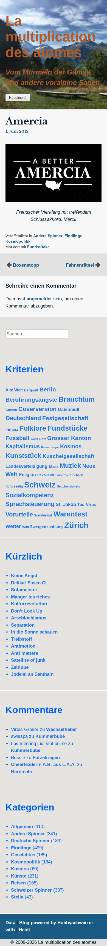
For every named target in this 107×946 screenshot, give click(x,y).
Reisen (18, 883)
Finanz (11, 429)
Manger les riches (30, 597)
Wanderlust (43, 515)
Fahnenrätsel (80, 265)
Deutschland (23, 418)
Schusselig (14, 486)
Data (10, 922)
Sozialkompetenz (29, 495)
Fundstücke (38, 247)
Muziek (70, 465)
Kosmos (70, 446)
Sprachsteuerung (29, 503)
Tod (81, 504)
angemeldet (39, 298)
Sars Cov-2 (63, 475)
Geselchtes (23, 854)
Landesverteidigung (26, 466)
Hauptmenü (18, 98)
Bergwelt (31, 390)
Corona (11, 410)
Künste (18, 876)
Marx (53, 466)
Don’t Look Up (26, 611)
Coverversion (37, 409)
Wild (25, 527)
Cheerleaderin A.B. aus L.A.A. (43, 764)
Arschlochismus (28, 618)
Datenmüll (68, 409)
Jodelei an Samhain (32, 674)
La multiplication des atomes (50, 36)
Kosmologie (50, 447)
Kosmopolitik (17, 241)
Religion (27, 474)
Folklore (32, 428)
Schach (77, 475)
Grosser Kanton (69, 438)
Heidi (24, 929)
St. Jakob (66, 504)
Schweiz (40, 484)
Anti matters (24, 653)
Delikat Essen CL (29, 582)
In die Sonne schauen (34, 632)
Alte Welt (14, 390)
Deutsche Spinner (30, 840)
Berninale (21, 771)
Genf (34, 439)
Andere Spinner (47, 236)
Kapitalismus (22, 446)
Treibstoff (21, 639)
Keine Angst (24, 575)
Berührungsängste (31, 399)
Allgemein (22, 826)
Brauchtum (77, 399)
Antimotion (23, 646)
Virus (91, 504)
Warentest (71, 514)
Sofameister (24, 589)
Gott (42, 439)
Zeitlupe (20, 667)
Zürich (76, 525)
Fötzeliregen (46, 757)
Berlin (48, 389)
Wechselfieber (61, 729)
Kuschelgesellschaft (68, 456)
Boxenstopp (26, 265)
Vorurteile (19, 514)
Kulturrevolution (29, 603)
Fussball (17, 438)
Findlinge (73, 236)
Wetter (13, 526)
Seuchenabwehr (68, 486)
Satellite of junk (28, 660)
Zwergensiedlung (46, 526)
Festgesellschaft (65, 418)
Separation (23, 625)
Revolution (45, 475)
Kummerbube (50, 736)
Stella (17, 897)
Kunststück (23, 455)
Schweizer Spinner (31, 890)
